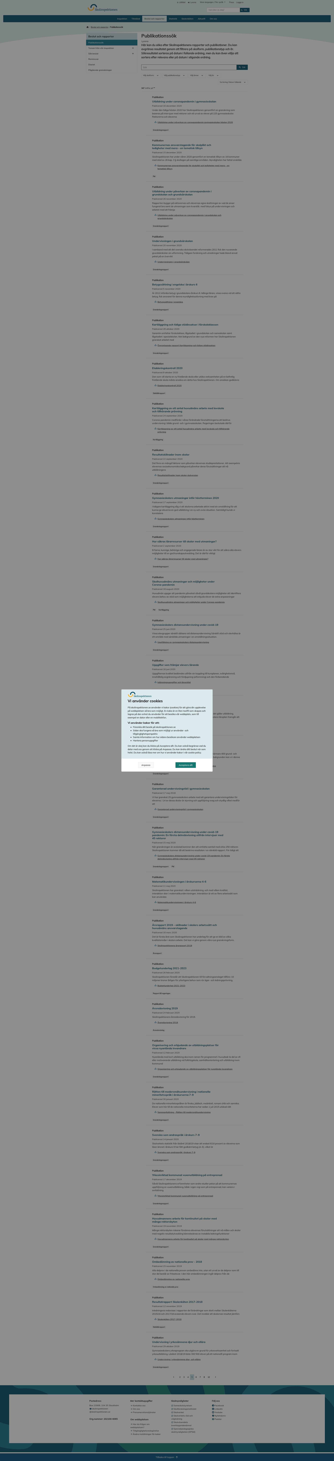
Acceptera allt (186, 765)
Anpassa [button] (145, 765)
